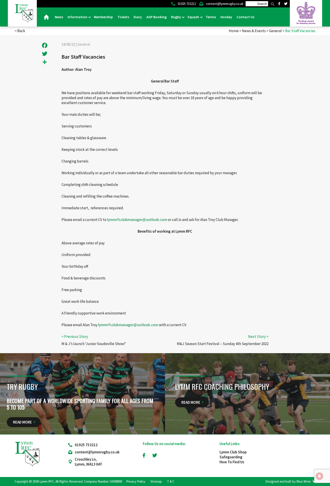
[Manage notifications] (319, 476)
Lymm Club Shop (233, 452)
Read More (22, 422)
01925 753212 (86, 444)
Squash (193, 17)
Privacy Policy (135, 481)
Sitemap (156, 481)
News (59, 17)
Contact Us (245, 17)
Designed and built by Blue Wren (288, 481)
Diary (138, 17)
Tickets (123, 17)
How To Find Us (232, 461)
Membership (103, 17)
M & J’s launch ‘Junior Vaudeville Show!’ (94, 343)
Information (78, 17)
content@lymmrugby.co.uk (97, 452)
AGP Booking (156, 17)
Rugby (176, 17)
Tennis (211, 17)
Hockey (226, 17)
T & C (170, 481)
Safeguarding (231, 457)
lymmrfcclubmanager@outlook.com (137, 219)
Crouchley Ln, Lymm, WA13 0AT (88, 462)
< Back (20, 30)
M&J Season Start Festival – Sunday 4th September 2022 (222, 343)
